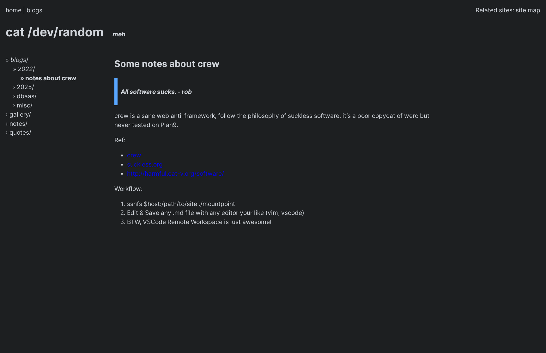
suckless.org (145, 164)
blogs (34, 10)
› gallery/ (18, 114)
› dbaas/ (25, 96)
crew (134, 155)
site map (528, 10)
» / (17, 60)
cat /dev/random (65, 32)
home (13, 10)
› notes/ (16, 123)
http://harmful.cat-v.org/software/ (175, 173)
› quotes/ (18, 132)
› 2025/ (23, 87)
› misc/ (23, 105)
